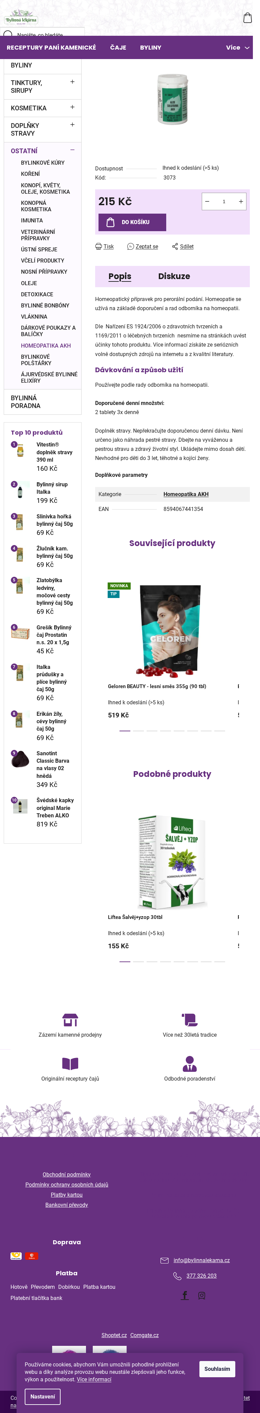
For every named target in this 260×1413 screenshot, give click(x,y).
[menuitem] (51, 47)
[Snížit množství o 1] (207, 201)
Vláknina (34, 317)
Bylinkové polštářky (36, 360)
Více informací (94, 1379)
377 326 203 (202, 1276)
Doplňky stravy (25, 129)
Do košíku (136, 222)
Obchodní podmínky (67, 1174)
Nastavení (42, 1396)
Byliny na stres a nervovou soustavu (193, 1195)
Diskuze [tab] (174, 276)
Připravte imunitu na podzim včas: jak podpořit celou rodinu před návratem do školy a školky (193, 1177)
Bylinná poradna (26, 402)
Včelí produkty (42, 260)
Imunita (32, 220)
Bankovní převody (66, 1205)
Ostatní (24, 151)
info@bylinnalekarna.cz (202, 1260)
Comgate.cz (144, 1335)
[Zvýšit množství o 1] (241, 201)
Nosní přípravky (44, 272)
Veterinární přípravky (38, 235)
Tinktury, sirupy (26, 86)
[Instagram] (202, 1295)
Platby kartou (67, 1195)
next (244, 655)
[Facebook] (185, 1295)
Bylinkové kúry (43, 163)
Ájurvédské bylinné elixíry (49, 377)
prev (100, 655)
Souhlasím (217, 1369)
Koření (30, 174)
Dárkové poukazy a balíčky (48, 331)
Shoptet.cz (114, 1335)
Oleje (29, 283)
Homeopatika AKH (46, 346)
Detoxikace (37, 294)
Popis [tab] (120, 276)
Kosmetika (29, 108)
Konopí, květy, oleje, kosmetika (45, 188)
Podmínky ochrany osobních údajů (66, 1184)
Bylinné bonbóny (45, 305)
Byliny (21, 65)
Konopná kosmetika (36, 206)
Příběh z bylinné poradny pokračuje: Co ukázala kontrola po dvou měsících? (193, 1214)
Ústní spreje (39, 249)
